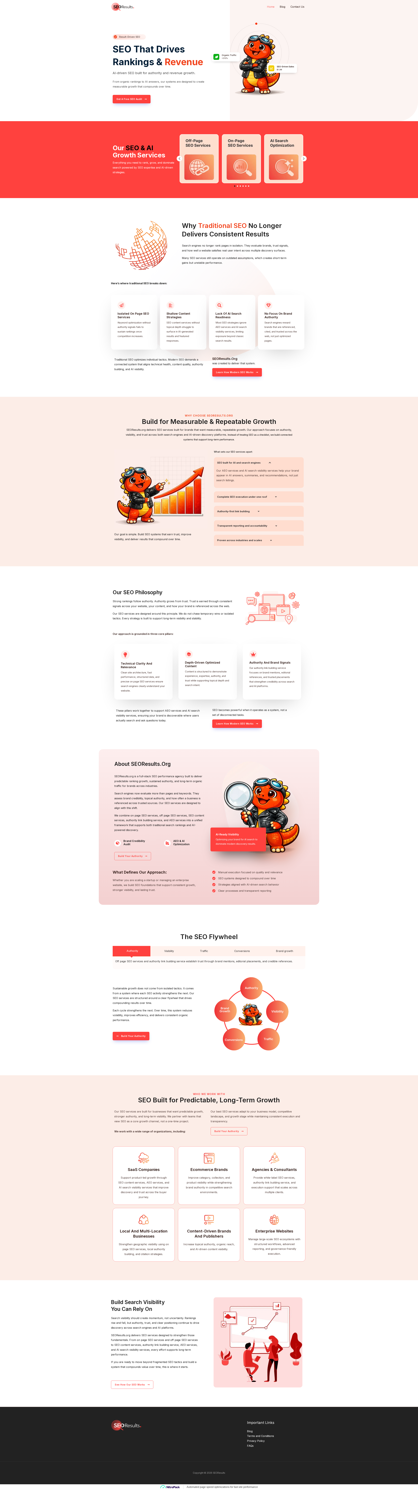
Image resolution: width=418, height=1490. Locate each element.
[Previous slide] (179, 158)
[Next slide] (304, 158)
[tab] (131, 951)
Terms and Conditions (260, 1436)
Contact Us (297, 6)
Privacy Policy (256, 1440)
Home (270, 6)
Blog (282, 6)
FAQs (250, 1445)
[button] (234, 186)
